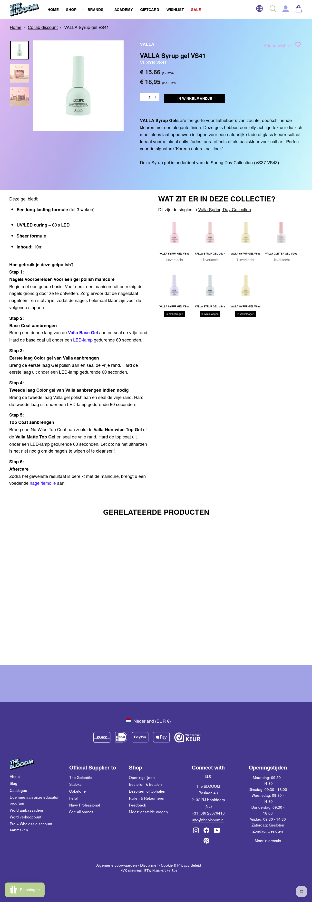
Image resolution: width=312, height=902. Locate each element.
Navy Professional (84, 804)
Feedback (137, 804)
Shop (71, 9)
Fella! (73, 798)
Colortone (77, 791)
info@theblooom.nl (208, 819)
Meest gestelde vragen (148, 811)
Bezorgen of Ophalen (147, 791)
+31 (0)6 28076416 (208, 813)
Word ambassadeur (26, 810)
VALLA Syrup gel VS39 (246, 253)
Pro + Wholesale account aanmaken (31, 826)
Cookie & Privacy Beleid (181, 865)
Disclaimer (149, 865)
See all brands (81, 811)
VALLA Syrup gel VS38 (174, 253)
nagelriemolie (43, 483)
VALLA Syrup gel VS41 (86, 27)
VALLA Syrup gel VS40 (246, 306)
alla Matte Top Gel (36, 437)
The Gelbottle (80, 777)
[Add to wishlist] (297, 46)
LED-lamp (83, 339)
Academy (123, 9)
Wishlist (175, 9)
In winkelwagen (174, 314)
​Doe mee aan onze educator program (34, 800)
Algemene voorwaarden (116, 865)
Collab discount (43, 27)
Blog (13, 783)
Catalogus (18, 790)
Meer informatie (268, 840)
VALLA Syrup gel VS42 (210, 306)
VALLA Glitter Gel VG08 (281, 253)
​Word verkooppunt (25, 816)
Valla (147, 44)
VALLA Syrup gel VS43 (174, 306)
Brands (95, 9)
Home (53, 9)
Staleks (75, 784)
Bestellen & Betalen (145, 784)
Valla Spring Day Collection (224, 209)
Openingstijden (142, 777)
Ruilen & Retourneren (147, 798)
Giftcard (149, 9)
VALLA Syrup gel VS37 (210, 253)
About (15, 776)
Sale (196, 9)
